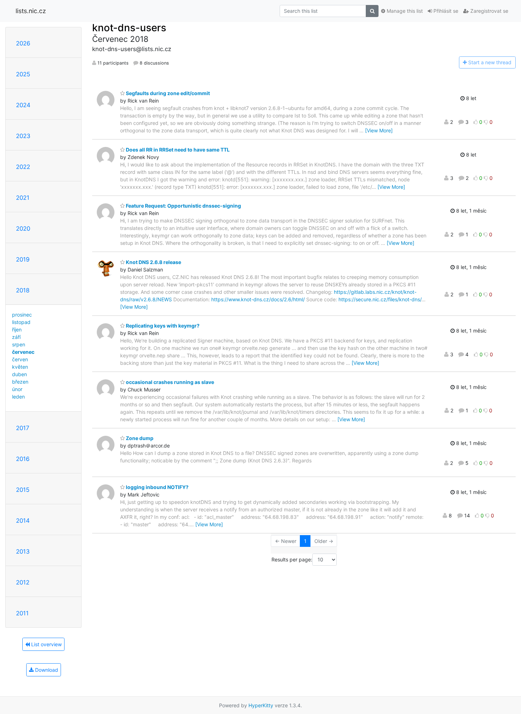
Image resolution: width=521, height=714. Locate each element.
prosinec (22, 315)
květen (20, 367)
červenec (23, 352)
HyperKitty (260, 705)
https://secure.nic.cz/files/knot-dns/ (379, 299)
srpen (18, 344)
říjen (17, 329)
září (16, 337)
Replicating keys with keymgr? (162, 326)
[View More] (379, 130)
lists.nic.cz (31, 11)
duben (19, 374)
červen (20, 359)
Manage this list (404, 11)
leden (18, 397)
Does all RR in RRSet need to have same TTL (177, 150)
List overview (46, 644)
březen (20, 382)
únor (17, 389)
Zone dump (139, 438)
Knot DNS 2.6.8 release (153, 262)
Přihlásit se (445, 11)
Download (46, 670)
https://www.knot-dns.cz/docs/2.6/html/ (258, 299)
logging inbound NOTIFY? (157, 487)
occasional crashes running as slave (169, 382)
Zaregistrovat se (488, 11)
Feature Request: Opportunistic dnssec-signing (183, 206)
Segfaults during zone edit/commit (167, 93)
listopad (21, 322)
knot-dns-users (129, 28)
